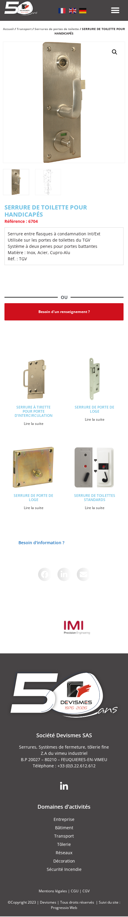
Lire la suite (33, 423)
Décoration (64, 861)
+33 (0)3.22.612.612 (76, 766)
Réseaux (64, 852)
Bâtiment (64, 827)
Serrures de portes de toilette (57, 29)
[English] (72, 10)
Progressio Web (64, 907)
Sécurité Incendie (64, 869)
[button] (115, 10)
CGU (74, 890)
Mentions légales (53, 890)
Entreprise (64, 819)
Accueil (8, 29)
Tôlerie (64, 844)
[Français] (62, 10)
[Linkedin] (64, 786)
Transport (24, 29)
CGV (86, 890)
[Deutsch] (83, 10)
